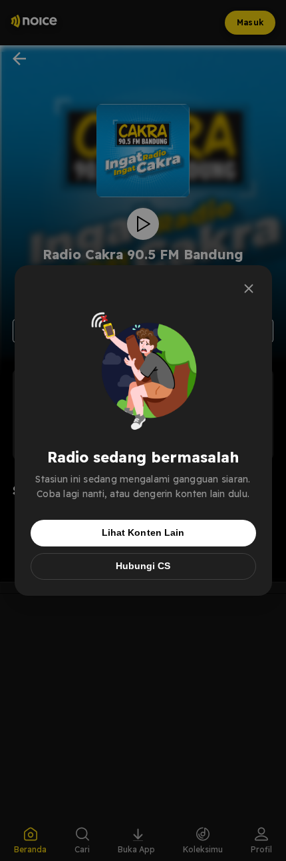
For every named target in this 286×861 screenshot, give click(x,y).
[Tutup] (248, 288)
